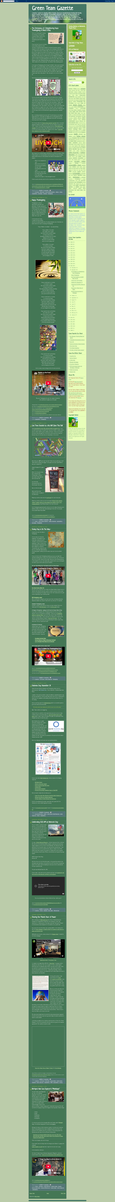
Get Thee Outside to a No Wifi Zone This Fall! (47, 426)
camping (81, 100)
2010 (71, 326)
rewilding (83, 165)
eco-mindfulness (72, 116)
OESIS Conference (44, 920)
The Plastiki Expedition (74, 348)
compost (75, 106)
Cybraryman (72, 360)
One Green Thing (73, 346)
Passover (74, 156)
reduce (57, 192)
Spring (70, 170)
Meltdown (61, 1122)
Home (48, 1193)
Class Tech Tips (73, 356)
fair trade (82, 124)
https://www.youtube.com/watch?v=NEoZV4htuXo (42, 1180)
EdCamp (80, 118)
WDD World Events (38, 782)
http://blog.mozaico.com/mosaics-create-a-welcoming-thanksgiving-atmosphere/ (50, 404)
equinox (78, 124)
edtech (83, 118)
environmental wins (73, 124)
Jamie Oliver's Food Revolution (53, 814)
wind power (82, 187)
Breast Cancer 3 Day (72, 100)
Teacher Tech (72, 371)
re (81, 159)
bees (71, 95)
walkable (74, 185)
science (74, 167)
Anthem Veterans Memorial (41, 842)
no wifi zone (48, 497)
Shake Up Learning (74, 369)
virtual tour (83, 183)
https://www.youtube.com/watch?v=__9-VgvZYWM (42, 187)
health (36, 521)
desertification (71, 110)
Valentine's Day (72, 183)
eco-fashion (74, 114)
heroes (41, 910)
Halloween (83, 132)
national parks (79, 147)
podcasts (71, 158)
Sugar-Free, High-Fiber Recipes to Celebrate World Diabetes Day (48, 795)
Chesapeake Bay (81, 101)
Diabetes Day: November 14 (41, 686)
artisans (70, 93)
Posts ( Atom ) (37, 1196)
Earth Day (47, 1081)
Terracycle (72, 179)
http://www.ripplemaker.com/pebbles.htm (40, 413)
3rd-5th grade (54, 607)
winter (71, 188)
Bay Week (83, 93)
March (73, 310)
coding (84, 105)
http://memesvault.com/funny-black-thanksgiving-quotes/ (44, 184)
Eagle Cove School (78, 111)
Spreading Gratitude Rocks (40, 638)
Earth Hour (74, 113)
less (69, 141)
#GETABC (71, 88)
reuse (79, 165)
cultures (78, 108)
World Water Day (81, 190)
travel (76, 180)
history (71, 136)
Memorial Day (83, 144)
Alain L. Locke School (82, 90)
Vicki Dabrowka (51, 960)
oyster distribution (79, 154)
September (74, 297)
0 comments (46, 190)
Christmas (37, 192)
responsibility (35, 193)
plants (77, 156)
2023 (71, 248)
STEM (51, 1082)
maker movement (74, 143)
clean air (83, 103)
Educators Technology (74, 362)
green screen (75, 132)
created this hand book (56, 979)
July (73, 302)
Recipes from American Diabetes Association (44, 797)
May (73, 306)
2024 (71, 246)
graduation (81, 127)
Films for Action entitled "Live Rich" (49, 123)
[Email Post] (50, 190)
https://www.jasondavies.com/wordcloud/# (41, 515)
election (71, 119)
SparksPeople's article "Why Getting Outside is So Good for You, (47, 428)
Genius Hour (52, 963)
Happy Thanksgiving (38, 200)
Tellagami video (55, 934)
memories (70, 146)
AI (77, 90)
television (45, 193)
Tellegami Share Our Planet (43, 960)
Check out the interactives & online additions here (52, 1154)
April (73, 308)
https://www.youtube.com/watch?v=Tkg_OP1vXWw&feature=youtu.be (50, 673)
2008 (71, 330)
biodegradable (82, 95)
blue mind (73, 98)
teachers (80, 175)
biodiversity (72, 97)
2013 (71, 319)
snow (73, 168)
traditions (84, 179)
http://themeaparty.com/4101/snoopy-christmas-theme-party (54, 186)
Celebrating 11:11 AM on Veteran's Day (45, 822)
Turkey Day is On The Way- (41, 529)
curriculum (42, 679)
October (73, 295)
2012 (71, 321)
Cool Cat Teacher (73, 358)
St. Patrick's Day (75, 170)
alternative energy (73, 92)
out (79, 152)
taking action (71, 175)
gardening (71, 127)
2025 (71, 244)
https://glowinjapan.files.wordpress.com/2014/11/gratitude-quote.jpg (45, 668)
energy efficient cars (45, 1188)
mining (73, 146)
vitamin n (71, 185)
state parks (81, 170)
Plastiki (83, 156)
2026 (71, 242)
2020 (71, 255)
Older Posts (63, 1193)
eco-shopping (79, 116)
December (74, 267)
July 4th (77, 139)
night (84, 149)
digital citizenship (78, 110)
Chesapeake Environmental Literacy (77, 340)
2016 (71, 263)
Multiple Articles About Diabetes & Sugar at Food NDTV (46, 790)
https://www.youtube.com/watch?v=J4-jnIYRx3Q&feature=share (48, 671)
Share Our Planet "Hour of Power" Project (44, 1068)
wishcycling (76, 188)
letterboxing (79, 141)
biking (78, 95)
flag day (74, 126)
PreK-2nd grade (42, 607)
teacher (76, 175)
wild (75, 187)
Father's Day (71, 126)
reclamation (83, 159)
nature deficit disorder (50, 192)
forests (83, 126)
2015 (71, 265)
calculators (41, 1186)
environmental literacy (82, 122)
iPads (78, 138)
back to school (78, 93)
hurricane (70, 138)
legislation (84, 139)
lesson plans (73, 141)
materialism (42, 192)
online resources (48, 679)
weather (71, 187)
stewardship (75, 171)
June (73, 304)
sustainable (83, 173)
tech (71, 177)
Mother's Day (71, 147)
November (74, 269)
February (74, 312)
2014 (71, 317)
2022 (71, 250)
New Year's (80, 149)
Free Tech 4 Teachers (74, 364)
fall (84, 124)
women (81, 188)
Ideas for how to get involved (41, 784)
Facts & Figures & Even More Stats (42, 785)
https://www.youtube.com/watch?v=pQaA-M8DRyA (40, 904)
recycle (71, 161)
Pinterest (79, 397)
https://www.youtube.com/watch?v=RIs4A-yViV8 (42, 411)
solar (80, 168)
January (73, 315)
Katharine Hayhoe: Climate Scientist (77, 344)
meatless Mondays (77, 144)
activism (83, 89)
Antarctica (83, 92)
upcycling (84, 182)
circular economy (77, 103)
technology (40, 193)
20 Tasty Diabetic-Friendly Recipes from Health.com (45, 798)
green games (76, 130)
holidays (75, 136)
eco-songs (83, 116)
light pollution (83, 141)
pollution (75, 158)
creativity (37, 679)
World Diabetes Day (44, 778)
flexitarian (77, 126)
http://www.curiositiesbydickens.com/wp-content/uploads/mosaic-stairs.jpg (48, 406)
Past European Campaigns (40, 788)
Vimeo (55, 960)
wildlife (78, 187)
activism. (70, 90)
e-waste (71, 111)
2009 (71, 328)
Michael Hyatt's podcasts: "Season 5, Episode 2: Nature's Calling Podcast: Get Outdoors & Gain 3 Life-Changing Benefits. (47, 502)
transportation (72, 180)
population (81, 158)
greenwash (79, 132)
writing (61, 1082)
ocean (71, 151)
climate (71, 105)
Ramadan (79, 159)
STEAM (84, 170)
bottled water (82, 98)
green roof (80, 130)
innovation (45, 910)
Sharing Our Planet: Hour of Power (44, 917)
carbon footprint (47, 1186)
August (73, 300)
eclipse (82, 113)
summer (79, 171)
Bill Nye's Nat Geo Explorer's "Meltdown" (46, 1089)
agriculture (74, 90)
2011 (71, 324)
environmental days (39, 814)
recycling (77, 161)
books (78, 98)
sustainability (60, 521)
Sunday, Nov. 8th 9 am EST (37, 1146)
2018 (71, 259)
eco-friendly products (80, 114)
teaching (84, 175)
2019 (71, 257)
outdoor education (52, 521)
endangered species (77, 119)
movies (74, 147)
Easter (79, 113)
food (80, 126)
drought (60, 1186)
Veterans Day (56, 910)
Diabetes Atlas (38, 787)
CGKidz (75, 101)
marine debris (82, 142)
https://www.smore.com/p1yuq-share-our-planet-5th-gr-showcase (41, 1074)
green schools (53, 1081)
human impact (60, 1081)
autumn (74, 93)
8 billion (78, 88)
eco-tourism (71, 118)
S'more (59, 977)
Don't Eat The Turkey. (52, 618)
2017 (71, 261)
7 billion (36, 1186)
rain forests (75, 159)
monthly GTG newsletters (80, 146)
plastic (80, 156)
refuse (61, 192)
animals (80, 92)
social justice (76, 168)
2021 (71, 253)
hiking (84, 134)
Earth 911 (72, 342)
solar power (50, 910)
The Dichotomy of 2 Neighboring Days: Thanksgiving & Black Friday (45, 29)
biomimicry (80, 96)
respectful (83, 163)
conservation (80, 107)
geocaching (76, 127)
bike (74, 95)
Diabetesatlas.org (47, 703)
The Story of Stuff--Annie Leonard (77, 350)
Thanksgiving (50, 193)
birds (70, 98)
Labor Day (81, 139)
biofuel (76, 96)
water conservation (80, 185)
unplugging (80, 182)
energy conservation (36, 1188)
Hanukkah (71, 134)
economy (76, 118)
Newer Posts (32, 1193)
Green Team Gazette (52, 8)
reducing (72, 163)
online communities (81, 150)
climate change (54, 1186)
